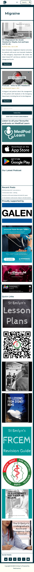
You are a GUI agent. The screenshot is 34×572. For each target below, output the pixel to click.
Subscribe (17, 113)
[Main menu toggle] (17, 2)
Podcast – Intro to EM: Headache (16, 85)
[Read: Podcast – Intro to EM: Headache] (17, 77)
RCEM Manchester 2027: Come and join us (11, 190)
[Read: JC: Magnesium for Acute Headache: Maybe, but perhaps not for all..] (17, 31)
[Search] (30, 2)
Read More (7, 64)
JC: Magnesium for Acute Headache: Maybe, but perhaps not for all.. (15, 42)
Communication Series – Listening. (9, 192)
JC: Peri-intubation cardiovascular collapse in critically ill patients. (16, 198)
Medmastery (17, 568)
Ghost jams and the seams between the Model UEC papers (15, 195)
